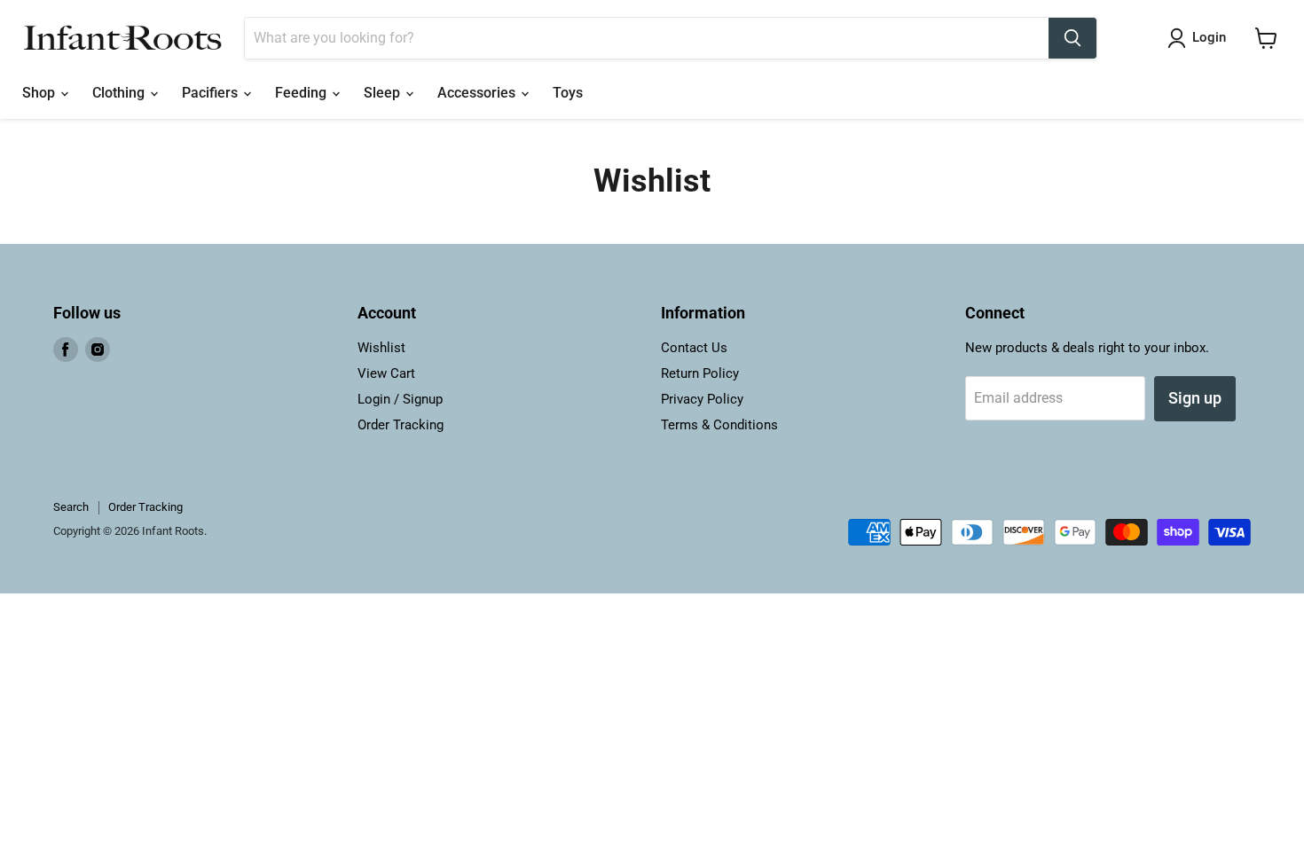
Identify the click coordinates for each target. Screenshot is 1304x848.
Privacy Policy (702, 399)
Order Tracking (400, 425)
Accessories (478, 92)
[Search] (1072, 38)
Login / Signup (400, 399)
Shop (40, 92)
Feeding (302, 92)
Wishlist (381, 348)
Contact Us (694, 348)
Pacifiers (211, 92)
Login (1209, 37)
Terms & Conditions (719, 425)
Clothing (120, 92)
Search (71, 507)
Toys (568, 92)
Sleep (384, 92)
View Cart (386, 373)
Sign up (1195, 398)
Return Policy (700, 373)
